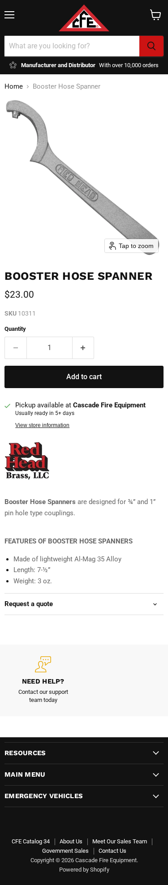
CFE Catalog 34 (31, 841)
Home (13, 86)
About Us (71, 841)
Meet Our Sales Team (119, 841)
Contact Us (112, 850)
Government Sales (65, 850)
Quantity (15, 328)
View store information (42, 425)
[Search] (151, 46)
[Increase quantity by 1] (84, 348)
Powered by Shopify (84, 869)
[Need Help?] (43, 680)
